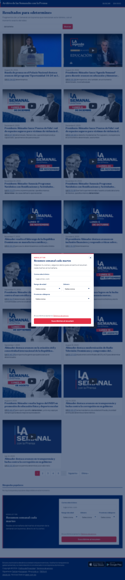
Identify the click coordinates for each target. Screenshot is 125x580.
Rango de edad (40, 284)
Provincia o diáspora (42, 294)
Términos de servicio (61, 316)
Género (66, 284)
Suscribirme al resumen (62, 321)
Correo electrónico (41, 274)
